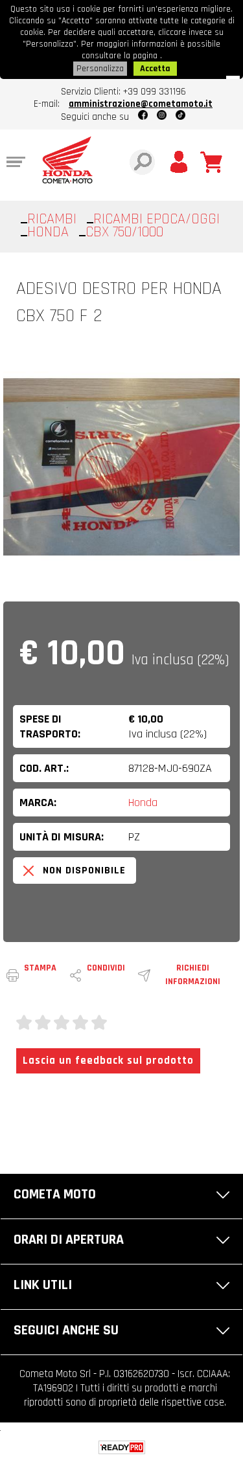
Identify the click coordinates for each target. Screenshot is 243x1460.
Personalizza (100, 68)
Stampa (40, 968)
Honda (142, 802)
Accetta (155, 68)
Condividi (106, 968)
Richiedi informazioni (192, 974)
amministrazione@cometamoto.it (141, 104)
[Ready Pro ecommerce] (121, 1447)
